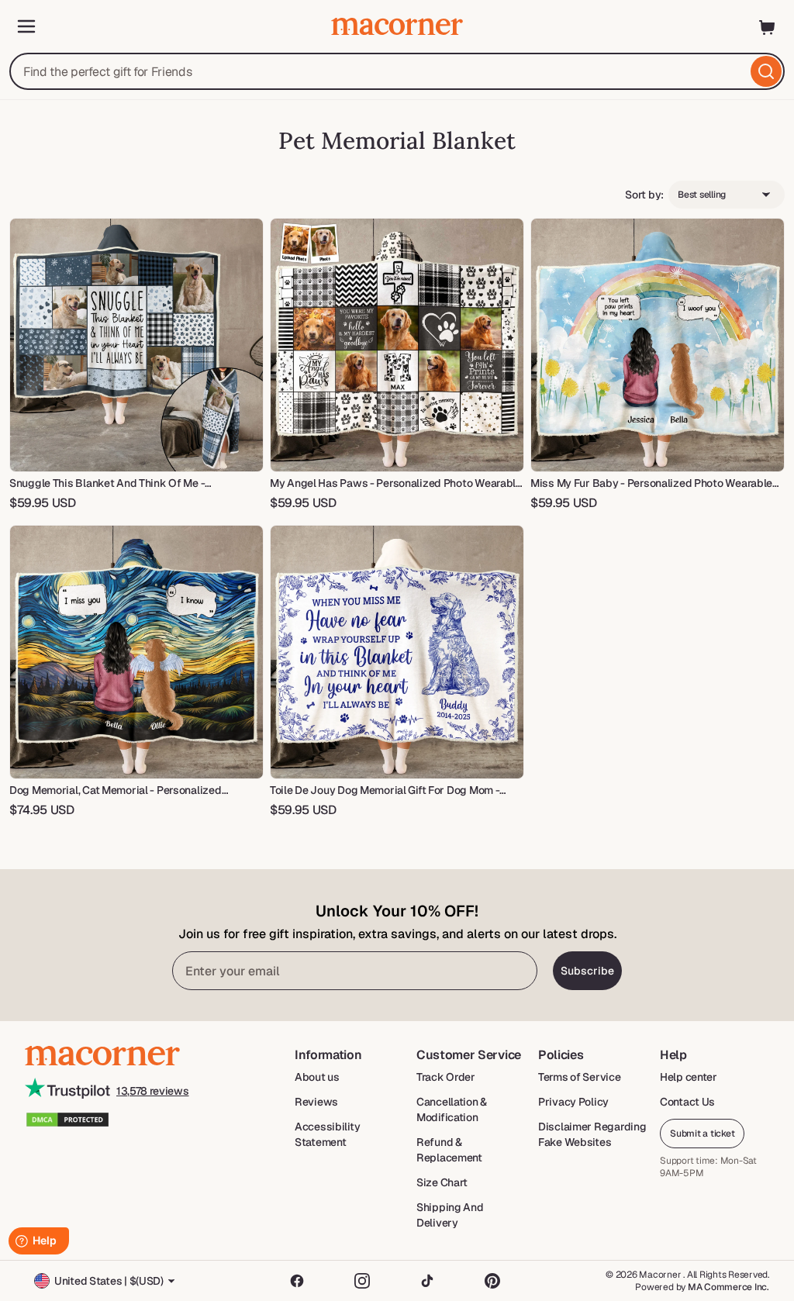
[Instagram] (362, 1281)
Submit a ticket (702, 1133)
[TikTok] (427, 1281)
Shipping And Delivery (450, 1215)
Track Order (445, 1077)
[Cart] (768, 26)
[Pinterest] (492, 1281)
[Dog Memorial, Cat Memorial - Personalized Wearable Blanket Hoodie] (136, 652)
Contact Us (687, 1102)
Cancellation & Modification (451, 1109)
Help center (688, 1077)
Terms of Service (579, 1077)
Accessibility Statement (327, 1134)
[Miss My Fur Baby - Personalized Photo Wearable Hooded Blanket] (657, 345)
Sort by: (644, 195)
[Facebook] (297, 1281)
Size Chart (442, 1182)
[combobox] (397, 71)
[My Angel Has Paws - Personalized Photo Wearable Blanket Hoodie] (397, 345)
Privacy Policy (573, 1102)
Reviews (316, 1102)
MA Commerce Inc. (728, 1287)
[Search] (766, 71)
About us (317, 1077)
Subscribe (587, 971)
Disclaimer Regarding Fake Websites (592, 1134)
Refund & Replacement (449, 1150)
